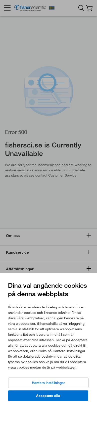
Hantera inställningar (48, 382)
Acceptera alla (48, 395)
